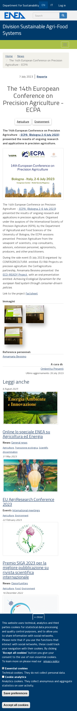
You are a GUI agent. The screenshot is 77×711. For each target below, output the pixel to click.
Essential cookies (16, 668)
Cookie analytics (15, 677)
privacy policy (51, 661)
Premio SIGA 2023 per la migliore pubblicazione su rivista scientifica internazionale (26, 570)
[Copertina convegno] (33, 174)
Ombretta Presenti (52, 369)
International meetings (26, 510)
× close (38, 617)
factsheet (32, 293)
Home (9, 56)
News (20, 56)
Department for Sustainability (21, 5)
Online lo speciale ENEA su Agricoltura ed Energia (26, 433)
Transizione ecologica (26, 447)
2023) (55, 135)
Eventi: (7, 510)
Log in (62, 5)
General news (19, 442)
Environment (42, 122)
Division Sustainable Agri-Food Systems (35, 30)
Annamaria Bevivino (14, 356)
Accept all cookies (16, 705)
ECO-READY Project (15, 274)
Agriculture (23, 122)
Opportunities (19, 583)
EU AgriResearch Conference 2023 (28, 501)
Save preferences (15, 693)
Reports (42, 76)
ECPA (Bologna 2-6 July (36, 135)
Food (18, 588)
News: (7, 442)
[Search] (63, 15)
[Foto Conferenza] (13, 314)
